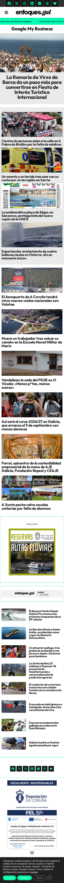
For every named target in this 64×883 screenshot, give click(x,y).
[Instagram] (24, 3)
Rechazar (24, 878)
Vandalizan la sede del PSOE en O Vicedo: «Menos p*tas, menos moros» (29, 384)
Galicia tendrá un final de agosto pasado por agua (44, 744)
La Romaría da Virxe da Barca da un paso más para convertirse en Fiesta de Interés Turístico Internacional (32, 87)
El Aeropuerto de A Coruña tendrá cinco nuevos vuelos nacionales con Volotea (30, 300)
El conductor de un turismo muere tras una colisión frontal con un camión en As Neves (45, 689)
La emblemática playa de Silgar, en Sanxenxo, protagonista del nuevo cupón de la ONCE (27, 215)
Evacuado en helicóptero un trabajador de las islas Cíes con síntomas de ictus (45, 707)
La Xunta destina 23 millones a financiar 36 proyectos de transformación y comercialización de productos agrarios (42, 670)
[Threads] (47, 3)
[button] (32, 852)
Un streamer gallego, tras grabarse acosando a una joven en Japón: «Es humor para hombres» (44, 652)
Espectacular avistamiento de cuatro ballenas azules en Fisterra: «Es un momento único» (29, 254)
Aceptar (9, 878)
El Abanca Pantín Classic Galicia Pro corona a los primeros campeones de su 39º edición (45, 615)
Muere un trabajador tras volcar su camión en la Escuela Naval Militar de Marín (32, 342)
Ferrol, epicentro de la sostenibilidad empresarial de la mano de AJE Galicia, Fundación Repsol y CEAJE (31, 467)
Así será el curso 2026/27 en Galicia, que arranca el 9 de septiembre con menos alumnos (31, 425)
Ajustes (39, 878)
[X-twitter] (16, 3)
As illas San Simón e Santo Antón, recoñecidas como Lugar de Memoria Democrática (44, 634)
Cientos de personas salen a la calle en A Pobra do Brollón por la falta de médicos (31, 143)
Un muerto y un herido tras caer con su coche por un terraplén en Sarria (30, 178)
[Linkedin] (32, 3)
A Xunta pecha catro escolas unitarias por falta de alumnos (26, 506)
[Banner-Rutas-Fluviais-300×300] (32, 574)
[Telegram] (39, 3)
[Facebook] (9, 3)
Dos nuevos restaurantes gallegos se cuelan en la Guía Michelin (44, 725)
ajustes (34, 872)
